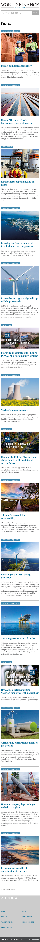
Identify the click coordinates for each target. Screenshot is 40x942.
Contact (25, 911)
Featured (10, 31)
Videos (9, 325)
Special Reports (28, 922)
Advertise (4, 917)
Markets (16, 31)
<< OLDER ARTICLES (8, 889)
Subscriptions (27, 917)
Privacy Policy (6, 927)
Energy (4, 31)
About (3, 911)
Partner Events (7, 922)
